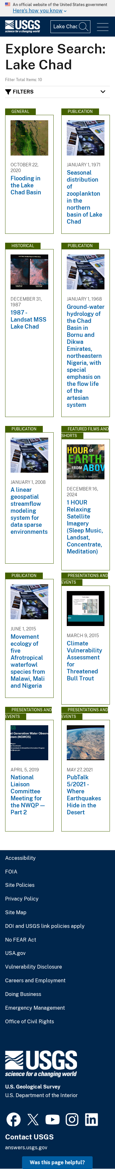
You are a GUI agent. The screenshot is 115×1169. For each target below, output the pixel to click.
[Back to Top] (91, 1146)
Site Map (16, 912)
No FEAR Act (20, 940)
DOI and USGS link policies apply (45, 926)
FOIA (11, 872)
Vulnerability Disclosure (33, 967)
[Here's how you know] (57, 8)
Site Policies (19, 885)
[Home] (22, 31)
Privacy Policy (22, 899)
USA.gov (15, 953)
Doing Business (23, 994)
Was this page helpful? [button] (57, 1162)
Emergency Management (35, 1008)
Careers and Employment (35, 981)
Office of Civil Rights (29, 1022)
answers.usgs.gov (26, 1148)
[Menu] (103, 27)
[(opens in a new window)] (13, 1118)
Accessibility (20, 858)
